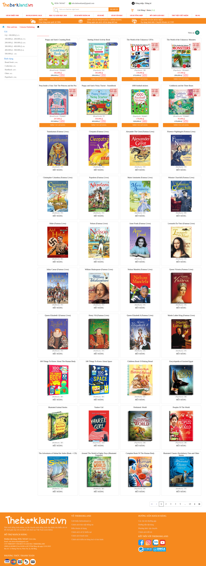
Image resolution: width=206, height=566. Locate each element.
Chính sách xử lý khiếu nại (81, 532)
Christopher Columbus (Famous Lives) (57, 178)
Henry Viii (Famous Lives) (99, 315)
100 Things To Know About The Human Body (58, 361)
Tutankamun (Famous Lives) (58, 132)
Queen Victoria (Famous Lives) (181, 269)
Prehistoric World (140, 407)
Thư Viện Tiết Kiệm (180, 15)
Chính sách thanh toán (79, 536)
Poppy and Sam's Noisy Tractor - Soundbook (99, 86)
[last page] (199, 504)
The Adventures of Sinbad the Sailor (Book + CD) (58, 453)
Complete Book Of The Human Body (140, 453)
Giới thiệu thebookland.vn (81, 521)
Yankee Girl (98, 407)
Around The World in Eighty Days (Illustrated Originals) (99, 454)
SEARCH (114, 9)
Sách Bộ (100, 15)
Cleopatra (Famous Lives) (99, 132)
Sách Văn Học (117, 15)
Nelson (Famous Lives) (99, 223)
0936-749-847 (23, 539)
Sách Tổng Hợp (136, 15)
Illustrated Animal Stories (57, 407)
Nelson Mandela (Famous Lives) (140, 269)
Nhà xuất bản (12, 27)
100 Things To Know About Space (99, 361)
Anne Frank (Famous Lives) (140, 223)
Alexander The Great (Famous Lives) (140, 132)
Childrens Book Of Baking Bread (140, 361)
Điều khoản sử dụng (79, 528)
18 (190, 504)
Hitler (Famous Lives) (57, 223)
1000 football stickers (140, 86)
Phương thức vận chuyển (147, 528)
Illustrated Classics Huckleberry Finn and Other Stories (181, 454)
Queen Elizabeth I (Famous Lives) (58, 315)
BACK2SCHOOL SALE (34, 15)
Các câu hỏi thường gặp (147, 521)
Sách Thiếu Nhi (12, 15)
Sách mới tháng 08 (82, 15)
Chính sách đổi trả (145, 532)
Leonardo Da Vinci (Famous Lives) (181, 223)
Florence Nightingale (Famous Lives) (181, 132)
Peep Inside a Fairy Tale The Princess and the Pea (57, 86)
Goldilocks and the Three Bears (181, 86)
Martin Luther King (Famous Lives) (181, 315)
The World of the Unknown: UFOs (140, 40)
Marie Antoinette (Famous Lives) (140, 178)
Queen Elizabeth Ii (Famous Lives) (140, 315)
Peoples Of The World (181, 407)
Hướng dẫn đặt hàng (146, 525)
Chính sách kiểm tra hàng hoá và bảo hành (87, 539)
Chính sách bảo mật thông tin (82, 525)
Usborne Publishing (27, 27)
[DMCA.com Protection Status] (159, 549)
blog (198, 15)
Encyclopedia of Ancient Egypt (181, 361)
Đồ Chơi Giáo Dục (157, 15)
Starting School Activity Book (99, 40)
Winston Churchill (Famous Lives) (181, 178)
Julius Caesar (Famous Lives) (58, 269)
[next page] (194, 504)
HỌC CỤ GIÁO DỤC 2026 (58, 15)
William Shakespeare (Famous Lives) (99, 269)
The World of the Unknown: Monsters (181, 40)
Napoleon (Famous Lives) (99, 178)
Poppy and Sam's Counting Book (57, 40)
